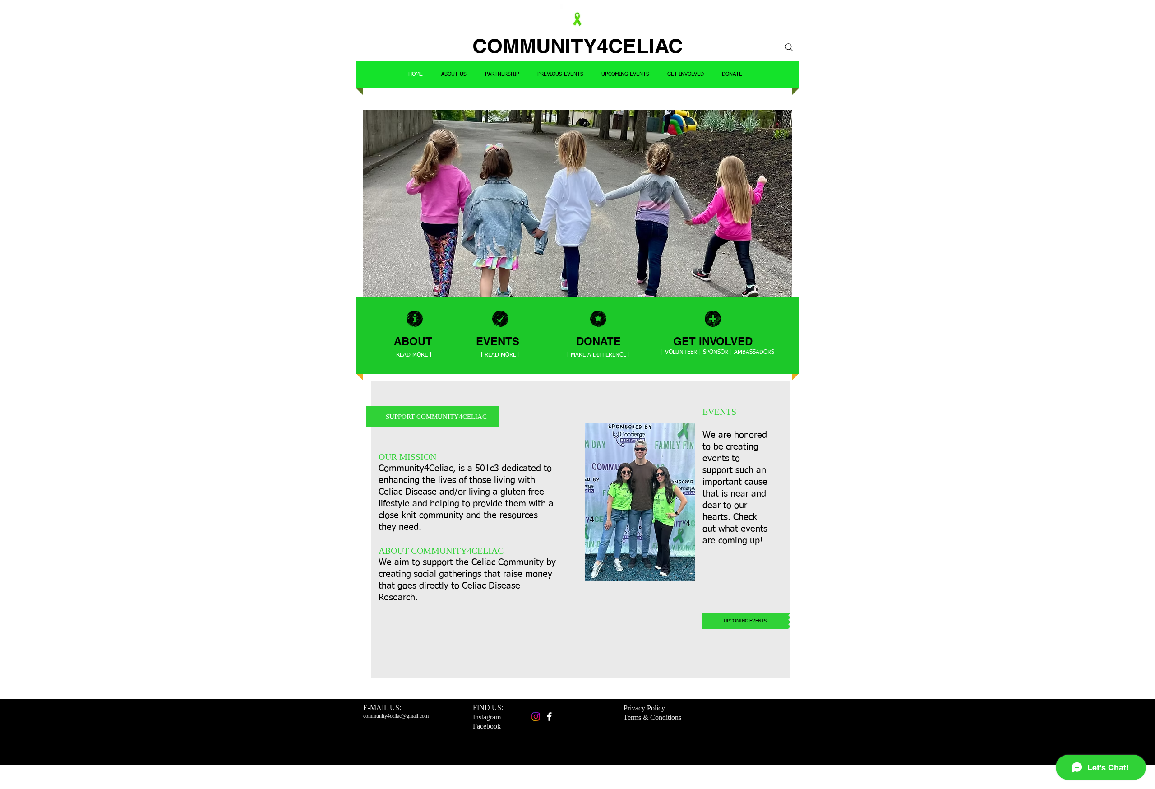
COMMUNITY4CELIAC (577, 46)
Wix (642, 773)
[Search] (789, 47)
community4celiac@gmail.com (396, 716)
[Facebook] (549, 716)
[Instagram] (535, 716)
